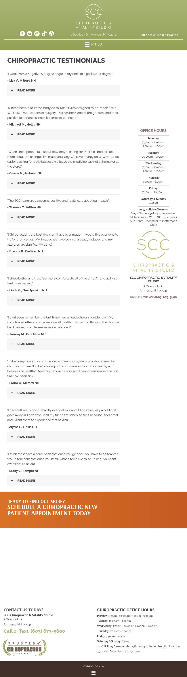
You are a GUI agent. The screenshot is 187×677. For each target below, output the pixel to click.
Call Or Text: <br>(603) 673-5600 (153, 297)
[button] (149, 506)
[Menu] (93, 673)
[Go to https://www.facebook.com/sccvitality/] (22, 34)
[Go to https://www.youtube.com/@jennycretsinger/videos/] (29, 34)
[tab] (63, 90)
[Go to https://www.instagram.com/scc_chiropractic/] (37, 34)
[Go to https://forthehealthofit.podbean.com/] (51, 34)
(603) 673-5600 (167, 35)
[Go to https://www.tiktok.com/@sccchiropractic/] (44, 34)
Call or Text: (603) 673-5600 (34, 631)
